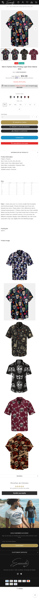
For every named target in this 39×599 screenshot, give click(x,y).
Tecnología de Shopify (29, 570)
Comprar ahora (19, 137)
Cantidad (4, 114)
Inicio (7, 6)
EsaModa (10, 2)
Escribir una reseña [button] (19, 493)
